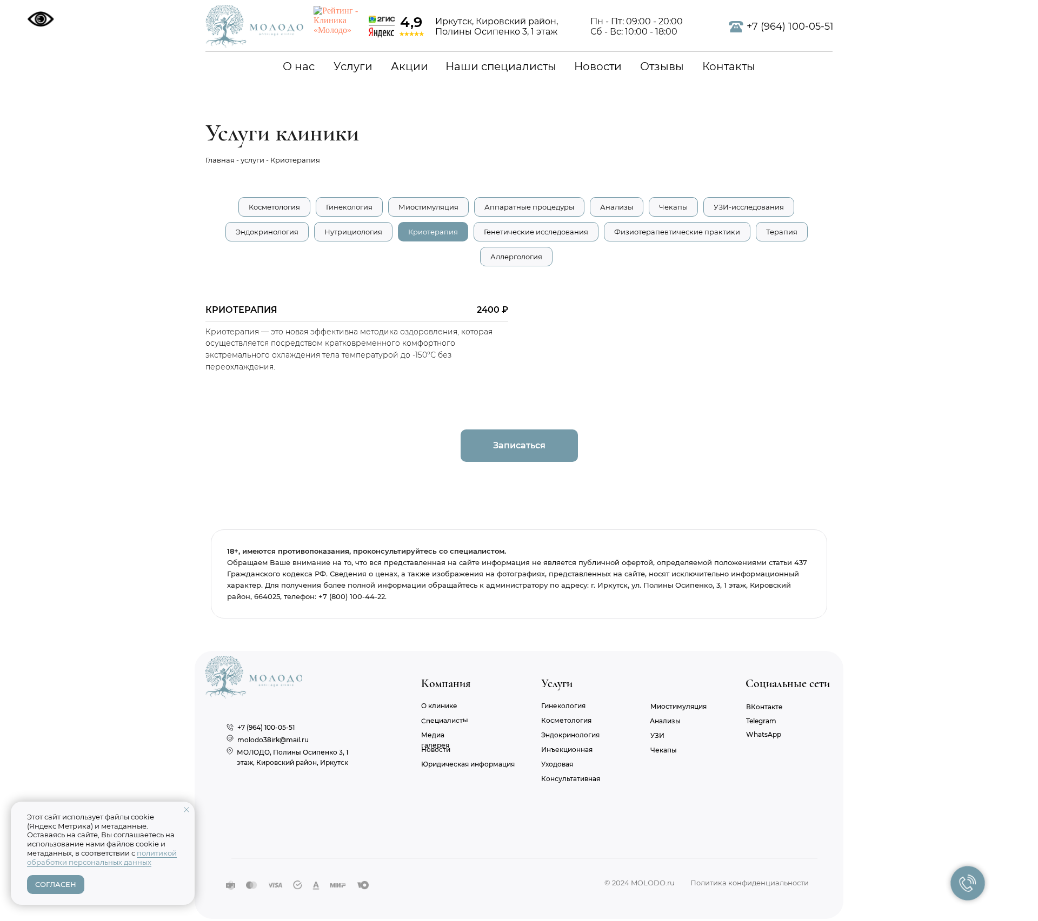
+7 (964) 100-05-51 (790, 26)
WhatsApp (763, 734)
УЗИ (657, 735)
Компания (445, 683)
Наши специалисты (500, 66)
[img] (254, 26)
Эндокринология (267, 231)
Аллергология (516, 256)
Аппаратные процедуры (529, 207)
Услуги (353, 66)
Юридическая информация (468, 764)
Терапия (781, 231)
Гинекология (349, 207)
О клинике (439, 706)
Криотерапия (433, 231)
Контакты (728, 66)
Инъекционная (567, 749)
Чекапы (673, 207)
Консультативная (570, 779)
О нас (299, 66)
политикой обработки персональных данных (102, 857)
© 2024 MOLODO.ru (639, 882)
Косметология (274, 207)
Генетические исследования (536, 231)
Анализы (616, 207)
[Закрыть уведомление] (186, 809)
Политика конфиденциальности (749, 882)
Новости (598, 66)
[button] (519, 445)
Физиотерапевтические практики (677, 231)
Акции (409, 66)
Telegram (761, 721)
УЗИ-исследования (749, 207)
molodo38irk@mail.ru (273, 740)
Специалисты (444, 720)
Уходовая (557, 764)
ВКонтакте (764, 707)
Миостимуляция (428, 207)
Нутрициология (353, 231)
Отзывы (662, 66)
